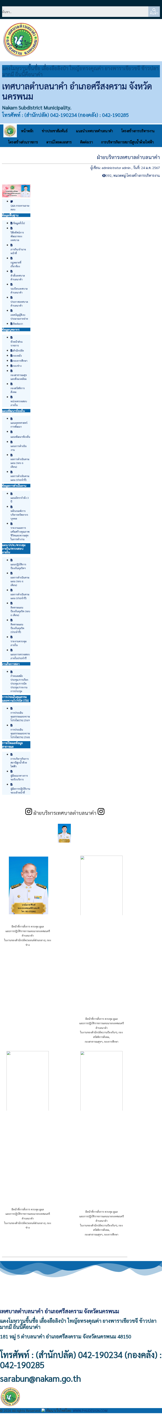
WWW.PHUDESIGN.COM (89, 1410)
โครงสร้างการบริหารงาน (138, 131)
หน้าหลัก (27, 131)
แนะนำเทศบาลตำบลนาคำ (94, 131)
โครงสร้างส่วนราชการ (23, 142)
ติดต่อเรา (86, 142)
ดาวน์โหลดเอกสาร (59, 142)
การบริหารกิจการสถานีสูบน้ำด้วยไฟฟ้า (127, 142)
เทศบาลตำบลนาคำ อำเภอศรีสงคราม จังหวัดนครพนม (77, 90)
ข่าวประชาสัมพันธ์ (55, 131)
